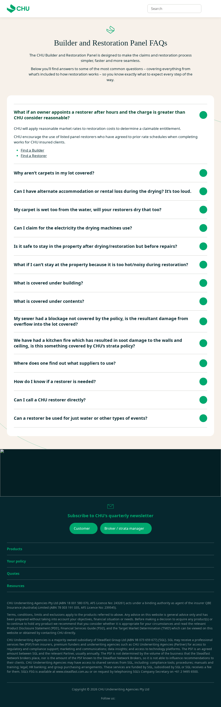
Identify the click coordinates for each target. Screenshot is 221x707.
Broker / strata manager (124, 528)
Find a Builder (32, 150)
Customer (82, 528)
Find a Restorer (34, 155)
